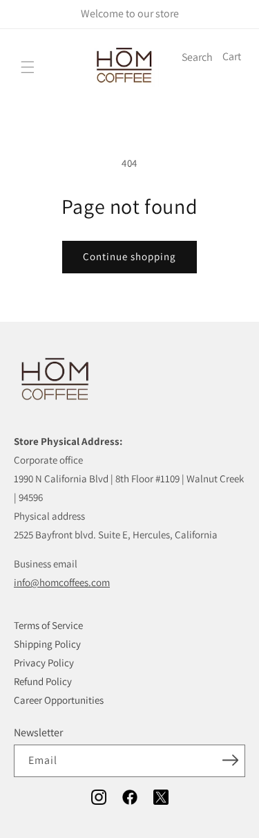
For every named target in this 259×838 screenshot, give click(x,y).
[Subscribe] (230, 760)
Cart (231, 56)
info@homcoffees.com (62, 582)
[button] (27, 67)
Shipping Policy (47, 643)
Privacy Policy (44, 662)
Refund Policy (43, 681)
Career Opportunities (59, 700)
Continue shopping (129, 256)
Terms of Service (48, 625)
